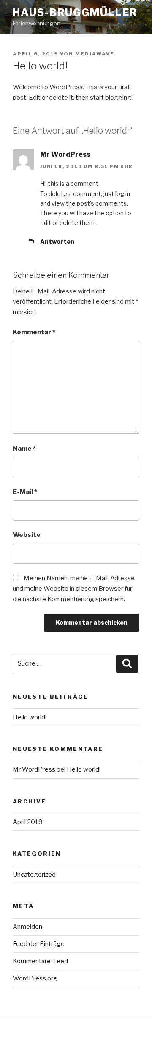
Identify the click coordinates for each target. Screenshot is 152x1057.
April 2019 (28, 822)
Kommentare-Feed (40, 961)
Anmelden (27, 926)
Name (24, 448)
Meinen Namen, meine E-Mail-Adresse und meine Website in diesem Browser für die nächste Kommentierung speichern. (74, 588)
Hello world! (29, 717)
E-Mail (25, 492)
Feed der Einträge (39, 944)
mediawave (94, 54)
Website (27, 535)
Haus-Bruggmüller (75, 12)
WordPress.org (35, 978)
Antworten (57, 241)
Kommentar (34, 332)
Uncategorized (34, 874)
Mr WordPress (65, 155)
